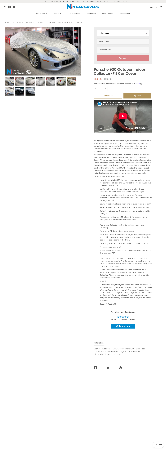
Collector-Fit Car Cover (23, 22)
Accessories (125, 13)
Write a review (123, 326)
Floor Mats (91, 13)
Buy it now (137, 96)
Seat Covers (107, 13)
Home (7, 22)
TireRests (57, 13)
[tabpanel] (43, 51)
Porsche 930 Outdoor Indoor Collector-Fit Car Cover (61, 22)
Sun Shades (75, 13)
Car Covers (40, 13)
